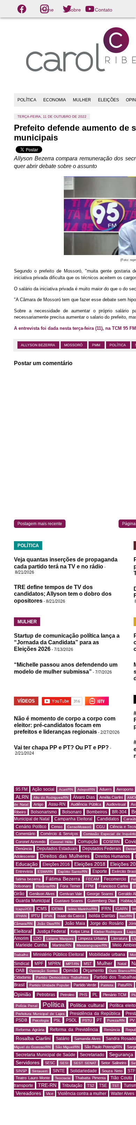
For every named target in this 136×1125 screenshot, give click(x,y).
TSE (103, 1085)
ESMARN (45, 871)
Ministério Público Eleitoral (58, 954)
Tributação (72, 1085)
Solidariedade (83, 1070)
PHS (83, 995)
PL (95, 994)
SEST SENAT (85, 1063)
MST (88, 963)
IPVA (48, 916)
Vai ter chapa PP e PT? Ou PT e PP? (61, 747)
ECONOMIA (54, 99)
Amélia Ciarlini (111, 797)
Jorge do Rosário (106, 923)
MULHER (82, 99)
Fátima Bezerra (63, 878)
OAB (20, 970)
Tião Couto (121, 1077)
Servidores (27, 1062)
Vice (49, 1093)
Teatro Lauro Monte (33, 1078)
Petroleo (67, 995)
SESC (50, 1063)
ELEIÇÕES (108, 99)
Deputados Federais (101, 848)
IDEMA (57, 909)
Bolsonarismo (44, 812)
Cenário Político (31, 826)
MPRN (54, 963)
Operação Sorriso (43, 971)
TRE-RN (47, 1085)
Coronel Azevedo (30, 842)
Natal (122, 963)
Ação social (43, 789)
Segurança (121, 1054)
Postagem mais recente (39, 523)
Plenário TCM (115, 995)
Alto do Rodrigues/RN (50, 797)
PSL (57, 1020)
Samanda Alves (87, 1039)
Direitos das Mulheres (65, 856)
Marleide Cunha (31, 945)
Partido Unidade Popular (49, 985)
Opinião (70, 970)
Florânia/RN (45, 886)
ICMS (41, 908)
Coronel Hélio (62, 842)
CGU (100, 827)
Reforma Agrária (30, 1030)
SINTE (59, 1070)
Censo (56, 827)
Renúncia (112, 1030)
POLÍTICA (26, 99)
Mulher (104, 963)
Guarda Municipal (33, 900)
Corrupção (88, 841)
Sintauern (40, 1071)
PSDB (21, 1020)
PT (99, 1020)
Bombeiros (96, 812)
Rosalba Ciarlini (33, 1038)
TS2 (90, 1085)
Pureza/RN (115, 1020)
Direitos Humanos (112, 856)
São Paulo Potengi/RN (103, 1047)
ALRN (22, 797)
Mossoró (74, 345)
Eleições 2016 (56, 864)
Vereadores (28, 1093)
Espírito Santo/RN (72, 871)
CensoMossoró (79, 827)
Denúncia (24, 849)
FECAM (92, 879)
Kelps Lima (80, 931)
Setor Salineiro (113, 1063)
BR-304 (119, 812)
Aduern (105, 789)
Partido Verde (85, 985)
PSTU (87, 1020)
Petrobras (46, 994)
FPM (89, 886)
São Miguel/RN (67, 1047)
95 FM (22, 789)
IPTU (35, 916)
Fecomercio (115, 879)
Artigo (38, 804)
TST (115, 1086)
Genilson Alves (42, 894)
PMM (96, 345)
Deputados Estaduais (57, 848)
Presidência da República (95, 1013)
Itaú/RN (126, 916)
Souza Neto (112, 1071)
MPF (39, 963)
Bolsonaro (72, 812)
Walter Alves (122, 1093)
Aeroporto (124, 789)
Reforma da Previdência (74, 1029)
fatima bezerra (28, 879)
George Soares (100, 894)
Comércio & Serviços (59, 834)
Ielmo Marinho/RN (82, 909)
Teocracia (62, 1078)
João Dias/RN (48, 924)
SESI (64, 1063)
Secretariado (92, 1054)
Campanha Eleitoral (73, 818)
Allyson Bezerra (38, 345)
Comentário (25, 834)
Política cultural (87, 1005)
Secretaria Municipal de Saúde (45, 1054)
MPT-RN (72, 964)
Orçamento (93, 970)
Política (118, 345)
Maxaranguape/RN (92, 945)
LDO (37, 938)
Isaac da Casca (70, 916)
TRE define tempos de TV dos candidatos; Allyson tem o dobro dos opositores (63, 593)
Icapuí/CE (24, 909)
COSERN (111, 842)
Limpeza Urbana (92, 938)
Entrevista (24, 871)
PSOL (71, 1020)
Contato (103, 10)
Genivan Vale (71, 894)
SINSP (21, 1071)
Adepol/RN (86, 789)
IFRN (106, 908)
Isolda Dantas (102, 915)
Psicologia (40, 1020)
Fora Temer (70, 886)
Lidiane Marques (60, 939)
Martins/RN (61, 945)
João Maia (75, 923)
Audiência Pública (86, 804)
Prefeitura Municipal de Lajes (40, 1014)
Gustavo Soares (69, 901)
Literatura (119, 938)
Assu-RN (57, 804)
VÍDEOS (26, 701)
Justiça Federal (51, 931)
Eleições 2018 (89, 864)
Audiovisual (116, 804)
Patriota (107, 985)
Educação (27, 864)
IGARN (121, 909)
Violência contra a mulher (82, 1093)
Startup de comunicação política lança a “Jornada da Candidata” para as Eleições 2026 (67, 642)
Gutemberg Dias (102, 901)
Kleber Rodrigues (108, 932)
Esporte (99, 871)
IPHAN (21, 916)
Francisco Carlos (114, 886)
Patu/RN (125, 985)
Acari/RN (66, 789)
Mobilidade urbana (107, 954)
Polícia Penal (26, 1006)
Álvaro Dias (84, 797)
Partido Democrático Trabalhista (62, 977)
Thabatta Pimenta (90, 1078)
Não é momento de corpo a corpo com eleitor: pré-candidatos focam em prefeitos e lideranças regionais (64, 725)
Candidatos (108, 818)
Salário (62, 1038)
